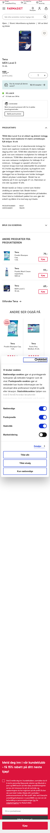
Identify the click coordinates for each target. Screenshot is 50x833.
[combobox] (25, 17)
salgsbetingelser (12, 803)
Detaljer (38, 446)
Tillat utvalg (25, 463)
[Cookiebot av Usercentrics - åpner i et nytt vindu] (35, 360)
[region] (25, 41)
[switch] (43, 417)
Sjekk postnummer (14, 114)
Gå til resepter (36, 85)
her (34, 800)
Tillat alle (25, 455)
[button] (25, 41)
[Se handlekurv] (46, 8)
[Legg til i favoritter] (44, 33)
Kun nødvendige (25, 471)
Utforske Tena (10, 301)
